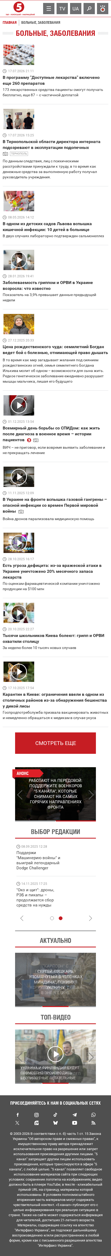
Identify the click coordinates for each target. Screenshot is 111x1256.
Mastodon (37, 1123)
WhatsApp (93, 1115)
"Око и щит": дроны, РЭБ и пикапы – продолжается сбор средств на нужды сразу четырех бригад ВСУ (37, 903)
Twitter (17, 1123)
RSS (93, 1123)
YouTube (74, 1123)
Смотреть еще (55, 743)
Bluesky (55, 1123)
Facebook (17, 1115)
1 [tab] (35, 820)
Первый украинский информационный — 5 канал (19, 9)
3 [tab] (82, 1006)
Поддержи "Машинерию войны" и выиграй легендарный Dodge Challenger (38, 860)
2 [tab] (76, 820)
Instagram (37, 1115)
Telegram (74, 1115)
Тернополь (19, 153)
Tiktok (55, 1115)
